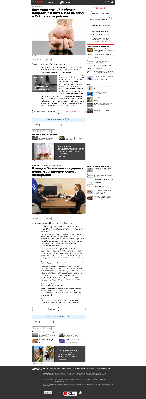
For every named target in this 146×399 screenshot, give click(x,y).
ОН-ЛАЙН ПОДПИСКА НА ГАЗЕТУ (103, 368)
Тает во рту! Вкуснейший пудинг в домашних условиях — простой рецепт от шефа (103, 198)
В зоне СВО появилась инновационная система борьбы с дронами (103, 99)
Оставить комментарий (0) (73, 111)
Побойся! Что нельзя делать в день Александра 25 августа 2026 (100, 12)
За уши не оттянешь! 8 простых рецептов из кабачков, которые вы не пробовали (104, 50)
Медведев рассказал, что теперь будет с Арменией (102, 93)
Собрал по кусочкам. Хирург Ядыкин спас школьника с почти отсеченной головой (104, 72)
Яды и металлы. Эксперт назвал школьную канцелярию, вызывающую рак (102, 192)
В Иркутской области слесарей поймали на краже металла (100, 26)
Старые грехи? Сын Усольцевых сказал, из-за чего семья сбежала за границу (103, 56)
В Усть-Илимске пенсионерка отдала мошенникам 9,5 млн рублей (47, 341)
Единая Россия (36, 214)
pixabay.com (48, 55)
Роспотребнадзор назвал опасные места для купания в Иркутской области (47, 335)
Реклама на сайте (55, 368)
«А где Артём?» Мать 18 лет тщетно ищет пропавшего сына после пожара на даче (103, 67)
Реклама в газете (66, 368)
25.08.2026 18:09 (36, 165)
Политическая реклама (79, 368)
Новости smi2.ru (37, 160)
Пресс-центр (90, 368)
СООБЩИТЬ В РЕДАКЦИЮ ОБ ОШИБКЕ (52, 370)
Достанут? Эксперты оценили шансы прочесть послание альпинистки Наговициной (104, 181)
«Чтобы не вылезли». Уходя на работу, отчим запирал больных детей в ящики (100, 19)
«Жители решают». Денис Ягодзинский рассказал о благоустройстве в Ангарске (100, 33)
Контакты (45, 368)
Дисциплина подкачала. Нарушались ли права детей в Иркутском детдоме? (47, 138)
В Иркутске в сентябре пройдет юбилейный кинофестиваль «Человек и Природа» (100, 40)
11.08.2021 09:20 (36, 7)
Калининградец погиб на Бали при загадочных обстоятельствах (103, 104)
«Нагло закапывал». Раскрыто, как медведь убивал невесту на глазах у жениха (103, 175)
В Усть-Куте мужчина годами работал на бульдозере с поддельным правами (73, 335)
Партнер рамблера (58, 392)
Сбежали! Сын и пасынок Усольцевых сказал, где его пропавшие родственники (104, 186)
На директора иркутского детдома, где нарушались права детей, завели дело (74, 138)
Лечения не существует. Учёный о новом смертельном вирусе (103, 169)
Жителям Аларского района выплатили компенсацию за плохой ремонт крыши (73, 341)
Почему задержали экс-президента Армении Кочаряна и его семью (103, 87)
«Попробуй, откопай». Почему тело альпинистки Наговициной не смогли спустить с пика (103, 78)
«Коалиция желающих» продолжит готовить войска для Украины (103, 109)
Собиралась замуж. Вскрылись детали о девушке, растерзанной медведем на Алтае (103, 61)
